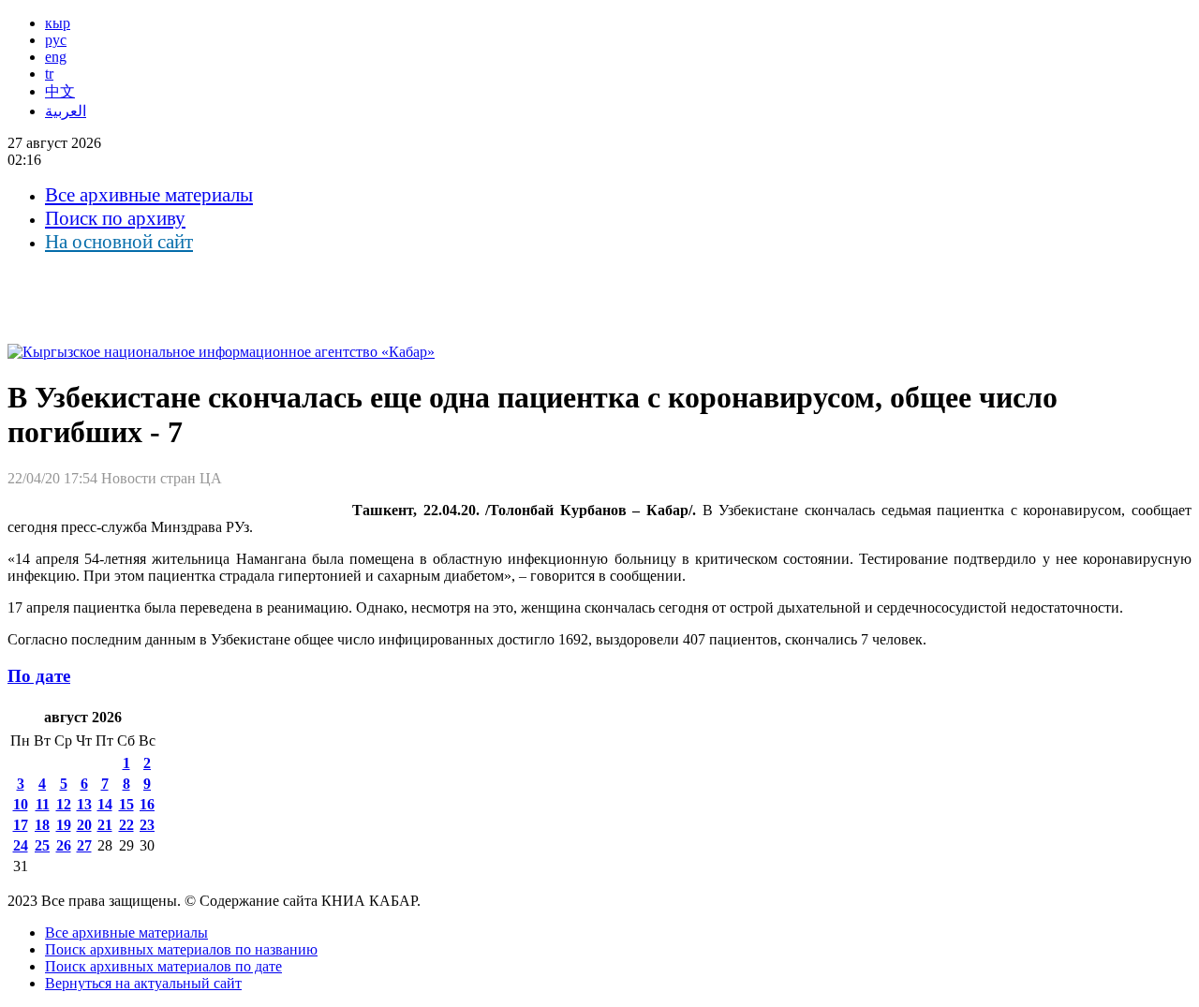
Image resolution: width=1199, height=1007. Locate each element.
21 (104, 825)
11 (43, 804)
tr (49, 73)
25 (42, 845)
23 (147, 825)
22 (126, 825)
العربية (65, 111)
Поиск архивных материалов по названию (181, 949)
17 (20, 825)
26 (63, 845)
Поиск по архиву (115, 218)
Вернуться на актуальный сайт (143, 983)
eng (56, 57)
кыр (57, 23)
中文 (60, 91)
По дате (38, 676)
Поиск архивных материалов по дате (163, 966)
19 (63, 825)
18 (42, 825)
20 (84, 825)
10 (20, 804)
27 (84, 845)
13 (84, 804)
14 (104, 804)
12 (63, 804)
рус (56, 40)
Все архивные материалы (149, 195)
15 (126, 804)
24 (20, 845)
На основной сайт (119, 241)
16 (147, 804)
